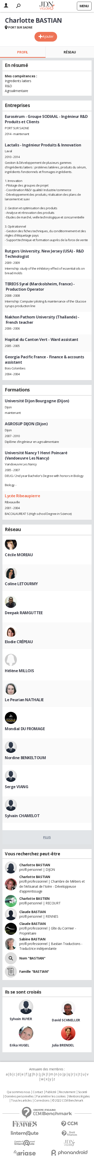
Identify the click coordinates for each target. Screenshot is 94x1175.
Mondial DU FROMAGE (25, 728)
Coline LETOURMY (21, 583)
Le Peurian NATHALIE (24, 699)
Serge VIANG (16, 786)
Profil (22, 52)
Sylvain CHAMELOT (22, 815)
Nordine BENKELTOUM (25, 757)
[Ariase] (24, 1152)
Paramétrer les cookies (51, 1096)
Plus (47, 837)
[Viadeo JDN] (69, 1143)
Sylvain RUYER (21, 1018)
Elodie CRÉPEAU (19, 641)
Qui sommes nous (18, 1092)
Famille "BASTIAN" (34, 971)
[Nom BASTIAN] (11, 958)
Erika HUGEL (19, 1045)
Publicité (51, 1092)
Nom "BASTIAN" (32, 958)
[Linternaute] (24, 1133)
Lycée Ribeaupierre (22, 495)
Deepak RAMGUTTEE (23, 612)
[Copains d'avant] (24, 1143)
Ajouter (47, 36)
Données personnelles (19, 1096)
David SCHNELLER (66, 1020)
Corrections (41, 1100)
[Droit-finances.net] (69, 1134)
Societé (82, 1092)
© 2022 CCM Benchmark (67, 1100)
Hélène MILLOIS (19, 670)
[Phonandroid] (69, 1153)
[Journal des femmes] (24, 1124)
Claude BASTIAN (32, 911)
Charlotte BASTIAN (34, 865)
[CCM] (69, 1124)
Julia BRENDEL (63, 1045)
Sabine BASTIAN (32, 939)
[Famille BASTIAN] (11, 972)
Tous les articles (21, 1100)
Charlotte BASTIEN (34, 898)
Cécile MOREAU (19, 554)
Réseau (70, 52)
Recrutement (67, 1092)
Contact (38, 1092)
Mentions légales (79, 1096)
